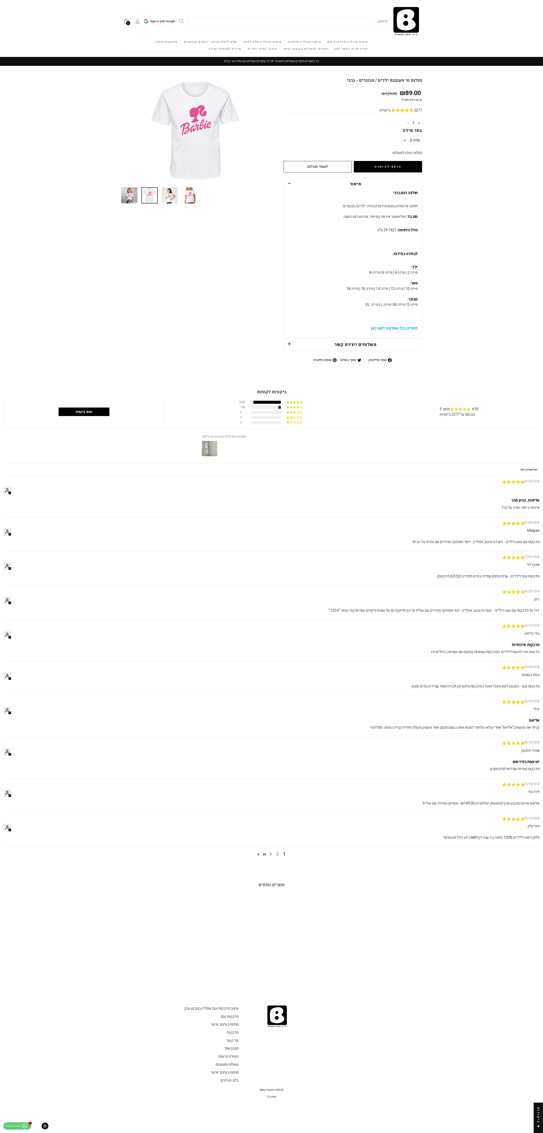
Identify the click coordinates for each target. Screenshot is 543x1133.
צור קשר (233, 1040)
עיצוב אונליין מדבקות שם (347, 42)
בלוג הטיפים (229, 1080)
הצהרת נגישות (228, 1056)
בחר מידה (412, 131)
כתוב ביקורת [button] (84, 411)
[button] (402, 110)
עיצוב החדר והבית (262, 49)
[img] (513, 482)
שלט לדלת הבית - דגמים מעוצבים (210, 42)
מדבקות (232, 1032)
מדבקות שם (230, 1016)
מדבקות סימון (166, 42)
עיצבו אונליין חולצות (304, 42)
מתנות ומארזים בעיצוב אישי (305, 49)
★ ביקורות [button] (538, 1118)
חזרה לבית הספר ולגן (351, 49)
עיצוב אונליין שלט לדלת (262, 42)
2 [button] (277, 854)
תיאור (355, 184)
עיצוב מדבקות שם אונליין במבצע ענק (211, 1008)
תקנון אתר (231, 1048)
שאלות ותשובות (227, 1064)
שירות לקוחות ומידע (225, 49)
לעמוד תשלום (317, 166)
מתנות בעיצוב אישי (224, 1024)
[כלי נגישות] (45, 1126)
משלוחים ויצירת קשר (355, 344)
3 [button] (271, 854)
